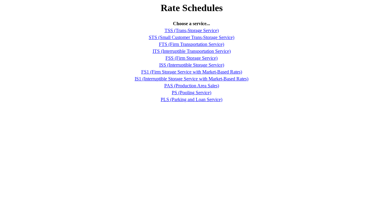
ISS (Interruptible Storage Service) (191, 65)
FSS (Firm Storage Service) (191, 58)
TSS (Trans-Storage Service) (192, 30)
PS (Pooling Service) (191, 92)
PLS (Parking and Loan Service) (191, 99)
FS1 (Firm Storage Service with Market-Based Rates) (191, 71)
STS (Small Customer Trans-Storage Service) (191, 37)
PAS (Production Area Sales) (191, 85)
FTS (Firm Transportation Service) (191, 44)
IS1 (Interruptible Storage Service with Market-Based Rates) (191, 78)
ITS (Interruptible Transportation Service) (192, 51)
